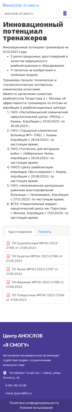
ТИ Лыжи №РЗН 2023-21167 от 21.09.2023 (32, 271)
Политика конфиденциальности (34, 403)
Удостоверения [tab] (20, 232)
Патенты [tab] (44, 232)
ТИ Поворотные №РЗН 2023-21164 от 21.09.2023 (35, 297)
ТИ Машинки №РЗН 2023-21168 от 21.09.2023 (35, 284)
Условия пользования (36, 408)
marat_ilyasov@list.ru (19, 393)
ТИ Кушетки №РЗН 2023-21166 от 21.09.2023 (34, 258)
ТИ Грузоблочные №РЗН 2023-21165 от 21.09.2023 (32, 245)
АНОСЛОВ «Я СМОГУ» (19, 13)
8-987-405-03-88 (16, 385)
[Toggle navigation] (65, 13)
